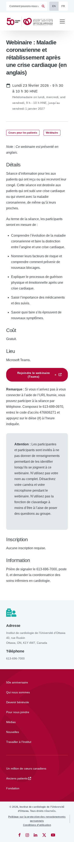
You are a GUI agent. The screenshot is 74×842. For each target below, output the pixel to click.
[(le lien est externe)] (19, 835)
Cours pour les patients (22, 132)
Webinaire (52, 132)
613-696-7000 (15, 658)
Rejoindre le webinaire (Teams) (36, 374)
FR (63, 6)
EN (54, 6)
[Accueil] (31, 21)
